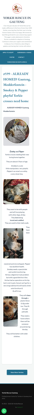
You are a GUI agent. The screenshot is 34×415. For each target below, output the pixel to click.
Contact (21, 57)
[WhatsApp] (4, 411)
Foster (12, 57)
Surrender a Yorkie (24, 52)
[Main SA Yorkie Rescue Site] (17, 13)
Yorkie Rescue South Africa (17, 62)
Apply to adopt (8, 52)
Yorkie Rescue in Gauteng (17, 20)
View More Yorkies (17, 372)
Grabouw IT (20, 407)
